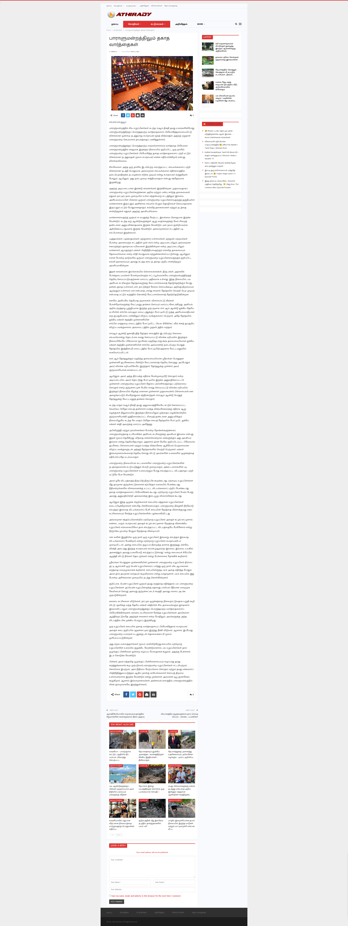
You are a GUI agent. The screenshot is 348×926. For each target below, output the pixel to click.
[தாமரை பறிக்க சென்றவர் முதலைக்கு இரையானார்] (208, 60)
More (200, 24)
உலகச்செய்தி (143, 731)
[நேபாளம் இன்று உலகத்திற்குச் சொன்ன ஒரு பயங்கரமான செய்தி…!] (152, 773)
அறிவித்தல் (144, 5)
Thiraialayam (213, 124)
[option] (220, 73)
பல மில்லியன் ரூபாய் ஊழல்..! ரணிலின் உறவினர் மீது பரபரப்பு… (225, 98)
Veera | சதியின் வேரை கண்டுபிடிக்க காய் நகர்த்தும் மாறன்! (220, 164)
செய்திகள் (118, 5)
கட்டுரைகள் (131, 5)
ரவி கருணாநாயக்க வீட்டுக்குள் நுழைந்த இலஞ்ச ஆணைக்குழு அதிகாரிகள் (225, 47)
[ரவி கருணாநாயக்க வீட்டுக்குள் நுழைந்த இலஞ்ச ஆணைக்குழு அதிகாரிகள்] (208, 46)
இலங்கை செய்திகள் (116, 731)
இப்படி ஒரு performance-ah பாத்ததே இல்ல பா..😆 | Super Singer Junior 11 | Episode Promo (220, 173)
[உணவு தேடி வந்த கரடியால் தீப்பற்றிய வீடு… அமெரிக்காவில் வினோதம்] (208, 85)
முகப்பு (109, 5)
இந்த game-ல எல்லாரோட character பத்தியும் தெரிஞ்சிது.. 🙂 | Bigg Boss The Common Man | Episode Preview (221, 184)
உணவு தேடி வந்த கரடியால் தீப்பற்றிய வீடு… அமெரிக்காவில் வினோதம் (226, 86)
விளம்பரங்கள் (156, 5)
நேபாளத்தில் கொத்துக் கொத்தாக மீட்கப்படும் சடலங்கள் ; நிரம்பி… (225, 72)
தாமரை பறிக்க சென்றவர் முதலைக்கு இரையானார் (226, 58)
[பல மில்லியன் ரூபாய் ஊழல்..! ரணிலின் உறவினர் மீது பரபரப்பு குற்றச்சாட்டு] (208, 99)
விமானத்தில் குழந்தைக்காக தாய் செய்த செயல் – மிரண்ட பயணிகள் (179, 715)
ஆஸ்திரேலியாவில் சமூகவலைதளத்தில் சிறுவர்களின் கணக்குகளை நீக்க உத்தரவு (125, 715)
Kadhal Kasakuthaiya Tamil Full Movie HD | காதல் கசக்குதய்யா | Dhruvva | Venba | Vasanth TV (221, 155)
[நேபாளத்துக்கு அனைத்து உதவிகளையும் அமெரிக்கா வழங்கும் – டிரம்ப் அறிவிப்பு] (181, 739)
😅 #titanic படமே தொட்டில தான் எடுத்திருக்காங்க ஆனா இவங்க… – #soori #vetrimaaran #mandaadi (219, 134)
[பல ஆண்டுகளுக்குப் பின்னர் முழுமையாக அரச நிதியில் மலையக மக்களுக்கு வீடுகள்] (122, 773)
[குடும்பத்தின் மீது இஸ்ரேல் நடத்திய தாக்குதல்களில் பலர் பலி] (152, 808)
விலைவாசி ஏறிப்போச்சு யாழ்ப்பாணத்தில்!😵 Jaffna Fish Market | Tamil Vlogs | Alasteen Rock (221, 145)
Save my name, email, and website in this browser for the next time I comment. (146, 895)
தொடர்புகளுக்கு (170, 5)
